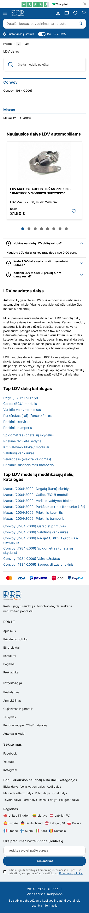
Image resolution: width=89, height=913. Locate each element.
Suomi (29, 831)
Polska (76, 823)
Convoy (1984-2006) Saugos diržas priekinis (38, 564)
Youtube (8, 761)
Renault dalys (48, 799)
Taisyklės (9, 717)
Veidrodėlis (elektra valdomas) (27, 459)
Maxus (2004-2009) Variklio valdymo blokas (38, 501)
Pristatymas (11, 692)
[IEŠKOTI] (81, 24)
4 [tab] (41, 228)
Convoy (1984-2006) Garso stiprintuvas (34, 526)
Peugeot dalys (69, 799)
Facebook (10, 753)
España (13, 823)
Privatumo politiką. (71, 873)
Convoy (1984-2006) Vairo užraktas (31, 559)
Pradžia (7, 43)
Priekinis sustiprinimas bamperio (28, 465)
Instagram (10, 770)
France (13, 831)
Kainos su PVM (56, 34)
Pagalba (8, 664)
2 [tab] (29, 228)
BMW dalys (11, 786)
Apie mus (9, 631)
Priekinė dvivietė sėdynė (22, 441)
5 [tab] (47, 228)
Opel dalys (59, 793)
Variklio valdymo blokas (22, 410)
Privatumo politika (15, 639)
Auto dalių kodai (14, 733)
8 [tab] (66, 228)
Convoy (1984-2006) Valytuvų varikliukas (35, 532)
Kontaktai (9, 655)
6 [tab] (53, 228)
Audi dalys (54, 786)
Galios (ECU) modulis (20, 404)
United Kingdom (19, 815)
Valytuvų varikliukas (18, 453)
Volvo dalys (43, 793)
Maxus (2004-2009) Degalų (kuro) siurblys (36, 489)
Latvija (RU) (62, 815)
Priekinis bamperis (17, 428)
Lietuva (42, 815)
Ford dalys (30, 799)
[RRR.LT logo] (18, 13)
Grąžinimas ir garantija (18, 708)
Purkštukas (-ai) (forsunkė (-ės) (28, 416)
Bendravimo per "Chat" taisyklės (25, 725)
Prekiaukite (10, 672)
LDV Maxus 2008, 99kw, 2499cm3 (34, 202)
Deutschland (34, 823)
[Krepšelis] (84, 13)
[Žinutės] (66, 13)
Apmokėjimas (12, 700)
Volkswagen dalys (33, 786)
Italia (44, 831)
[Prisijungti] (58, 13)
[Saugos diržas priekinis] (44, 163)
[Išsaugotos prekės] (75, 13)
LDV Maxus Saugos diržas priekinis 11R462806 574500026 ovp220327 (40, 191)
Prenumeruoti (45, 861)
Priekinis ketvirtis (16, 422)
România (60, 831)
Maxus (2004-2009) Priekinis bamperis (33, 518)
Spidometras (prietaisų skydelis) (28, 435)
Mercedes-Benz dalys (18, 793)
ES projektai (11, 647)
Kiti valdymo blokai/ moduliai (26, 447)
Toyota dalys (12, 799)
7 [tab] (60, 228)
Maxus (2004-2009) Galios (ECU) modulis (36, 495)
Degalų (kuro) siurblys (20, 398)
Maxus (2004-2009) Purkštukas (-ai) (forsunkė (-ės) (44, 507)
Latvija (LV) (57, 823)
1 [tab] (22, 228)
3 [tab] (35, 228)
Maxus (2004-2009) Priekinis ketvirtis (33, 512)
